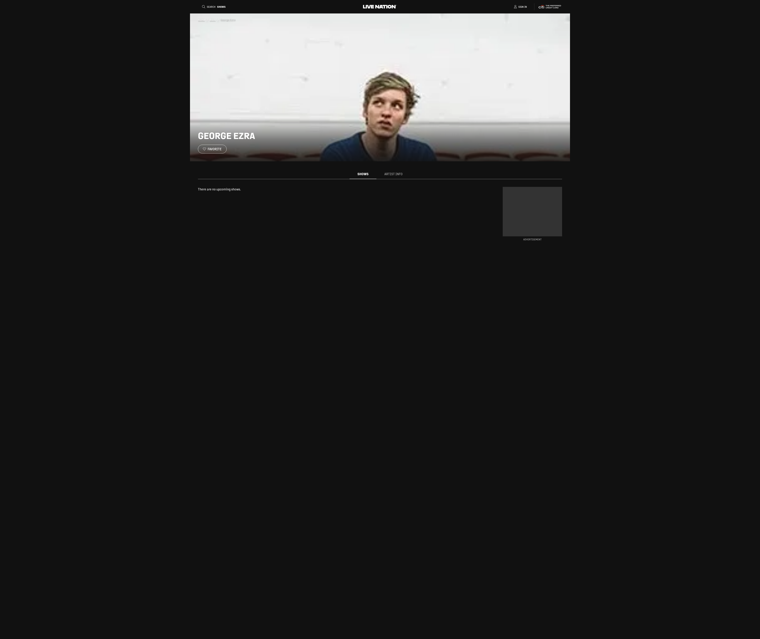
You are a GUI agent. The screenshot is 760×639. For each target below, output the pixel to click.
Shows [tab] (363, 174)
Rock (213, 20)
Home (201, 20)
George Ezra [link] (228, 20)
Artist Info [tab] (393, 174)
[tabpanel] (339, 189)
